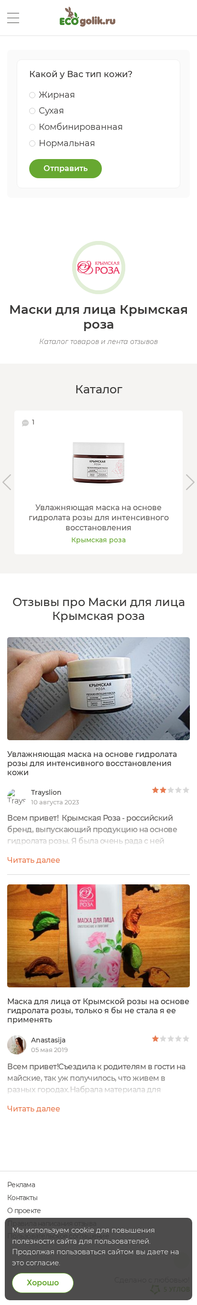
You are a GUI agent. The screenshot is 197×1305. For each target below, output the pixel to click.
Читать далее (33, 860)
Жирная (57, 95)
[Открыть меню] (13, 18)
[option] (98, 482)
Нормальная (67, 143)
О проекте (24, 1210)
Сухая (51, 110)
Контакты (22, 1197)
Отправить (66, 168)
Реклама (21, 1184)
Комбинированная (81, 127)
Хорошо (43, 1282)
